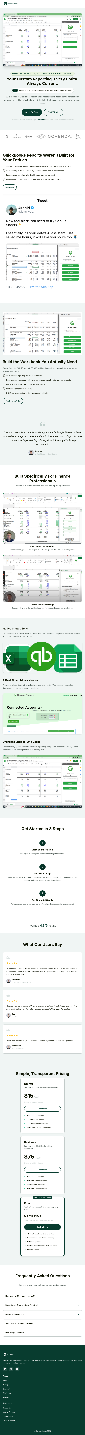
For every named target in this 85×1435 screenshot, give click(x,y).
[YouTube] (17, 1369)
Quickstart (6, 1389)
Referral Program (9, 1412)
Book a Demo (42, 1227)
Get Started (42, 1109)
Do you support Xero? (42, 1314)
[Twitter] (11, 1369)
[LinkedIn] (5, 1369)
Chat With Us (54, 112)
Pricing (5, 1385)
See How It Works (13, 401)
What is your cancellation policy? (42, 1323)
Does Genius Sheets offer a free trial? (42, 1305)
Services (6, 1397)
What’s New (7, 1393)
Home (5, 1381)
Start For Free (31, 112)
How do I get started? (42, 1332)
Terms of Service (9, 1420)
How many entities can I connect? (42, 1296)
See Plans (10, 187)
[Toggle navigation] (80, 4)
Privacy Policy (8, 1416)
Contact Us (7, 1408)
